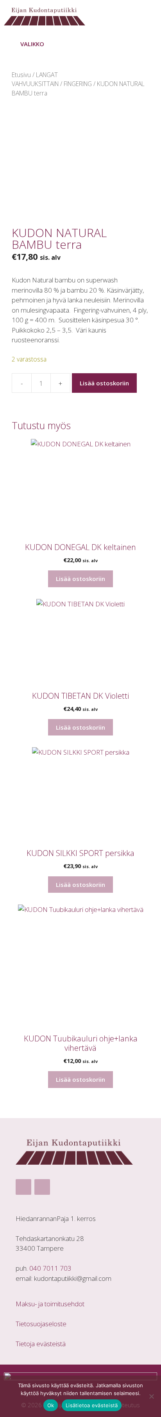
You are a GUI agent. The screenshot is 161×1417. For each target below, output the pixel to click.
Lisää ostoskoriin (104, 383)
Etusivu (21, 74)
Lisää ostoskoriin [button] (80, 579)
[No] (151, 1396)
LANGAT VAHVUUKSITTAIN (35, 79)
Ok (50, 1405)
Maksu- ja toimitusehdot (50, 1303)
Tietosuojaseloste (41, 1323)
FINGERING (78, 83)
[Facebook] (23, 1187)
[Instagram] (42, 1187)
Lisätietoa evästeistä (92, 1405)
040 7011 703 (50, 1268)
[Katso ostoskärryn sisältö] (148, 14)
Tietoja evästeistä (41, 1343)
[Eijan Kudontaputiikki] (46, 14)
